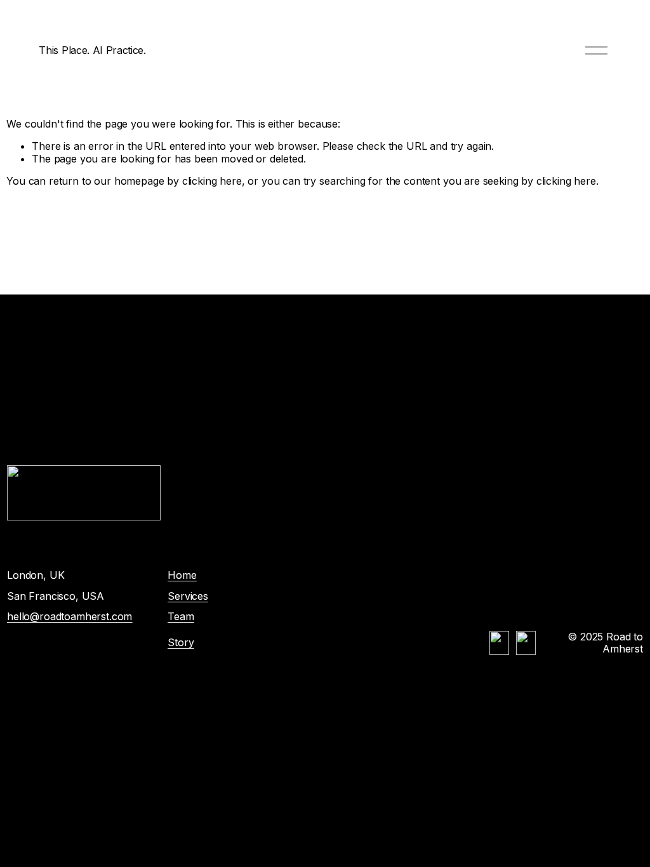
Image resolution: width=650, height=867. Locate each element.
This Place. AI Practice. (92, 50)
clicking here (212, 181)
